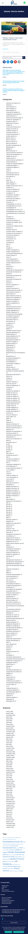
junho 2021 (9, 741)
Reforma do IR (10, 620)
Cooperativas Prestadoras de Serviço (9, 839)
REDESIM (9, 613)
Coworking (9, 242)
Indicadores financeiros (13, 435)
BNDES (8, 149)
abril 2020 (9, 766)
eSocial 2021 (10, 367)
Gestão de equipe (11, 394)
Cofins (20, 837)
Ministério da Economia (13, 501)
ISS (7, 457)
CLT (7, 178)
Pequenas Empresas (12, 552)
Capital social (10, 158)
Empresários (10, 347)
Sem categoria (10, 644)
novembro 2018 (10, 786)
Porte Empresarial (11, 576)
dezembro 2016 (10, 823)
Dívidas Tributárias (11, 312)
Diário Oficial (10, 294)
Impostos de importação (13, 431)
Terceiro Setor (10, 684)
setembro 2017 (10, 807)
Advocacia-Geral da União (13, 117)
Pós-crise (9, 580)
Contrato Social (10, 229)
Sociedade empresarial (13, 657)
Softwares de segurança (13, 660)
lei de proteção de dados (13, 468)
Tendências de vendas (12, 681)
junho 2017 (9, 812)
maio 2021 (9, 742)
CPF (7, 246)
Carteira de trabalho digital (14, 163)
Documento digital (11, 317)
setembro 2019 (10, 772)
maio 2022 (9, 720)
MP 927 (8, 506)
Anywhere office (11, 121)
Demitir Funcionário (12, 288)
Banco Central (10, 139)
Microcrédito (10, 499)
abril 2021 (9, 744)
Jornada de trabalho (12, 459)
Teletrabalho (9, 679)
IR (6, 444)
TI (6, 686)
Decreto (8, 283)
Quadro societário (11, 594)
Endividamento (10, 360)
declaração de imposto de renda (17, 844)
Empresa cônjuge (11, 341)
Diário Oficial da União (12, 295)
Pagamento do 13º (11, 541)
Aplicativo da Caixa (11, 123)
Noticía (8, 527)
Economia (9, 327)
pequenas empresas (15, 864)
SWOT (8, 675)
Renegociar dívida (11, 629)
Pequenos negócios (12, 554)
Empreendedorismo (12, 336)
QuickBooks (9, 596)
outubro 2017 (10, 805)
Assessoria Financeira (12, 127)
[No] (26, 929)
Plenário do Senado (12, 569)
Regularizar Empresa (12, 624)
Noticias (8, 528)
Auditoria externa (11, 130)
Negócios (9, 521)
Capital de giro (10, 837)
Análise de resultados (12, 119)
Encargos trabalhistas (12, 358)
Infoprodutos (10, 437)
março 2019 (9, 779)
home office (18, 854)
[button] (3, 3)
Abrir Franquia (10, 108)
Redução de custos (11, 614)
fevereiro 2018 (10, 797)
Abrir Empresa (10, 106)
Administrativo (10, 116)
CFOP (8, 169)
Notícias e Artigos (11, 530)
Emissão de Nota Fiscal (13, 330)
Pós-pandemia (10, 582)
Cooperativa (9, 237)
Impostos (9, 429)
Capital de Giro (10, 156)
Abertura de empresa (12, 103)
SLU (7, 653)
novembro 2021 (10, 731)
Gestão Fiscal (10, 405)
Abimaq (8, 105)
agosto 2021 (9, 737)
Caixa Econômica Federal (13, 152)
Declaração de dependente (14, 270)
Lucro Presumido (11, 477)
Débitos (8, 268)
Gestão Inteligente (11, 407)
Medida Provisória (11, 488)
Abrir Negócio (10, 110)
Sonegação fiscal (11, 662)
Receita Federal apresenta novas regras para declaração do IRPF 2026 (13, 81)
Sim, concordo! (8, 932)
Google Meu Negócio (12, 411)
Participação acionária (12, 549)
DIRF (7, 305)
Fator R (8, 376)
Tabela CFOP (10, 677)
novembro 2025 (10, 715)
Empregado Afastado (12, 339)
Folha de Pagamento (12, 385)
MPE (7, 517)
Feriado (8, 378)
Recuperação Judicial (12, 609)
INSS (7, 440)
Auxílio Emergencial (12, 134)
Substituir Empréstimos (13, 670)
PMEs (8, 572)
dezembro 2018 (10, 785)
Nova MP (8, 532)
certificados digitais (12, 167)
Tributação (9, 693)
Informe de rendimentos (13, 438)
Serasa (8, 648)
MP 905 (8, 505)
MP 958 (8, 514)
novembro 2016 (10, 825)
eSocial (8, 365)
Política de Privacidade (19, 932)
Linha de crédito (11, 475)
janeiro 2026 (9, 713)
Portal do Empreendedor (13, 574)
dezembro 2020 (10, 752)
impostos (17, 856)
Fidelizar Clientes (11, 382)
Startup (8, 666)
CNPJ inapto (9, 182)
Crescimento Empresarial (13, 253)
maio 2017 (9, 814)
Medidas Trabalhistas (12, 494)
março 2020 (9, 768)
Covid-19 (18, 842)
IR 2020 (8, 446)
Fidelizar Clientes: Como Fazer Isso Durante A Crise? (13, 38)
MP (7, 503)
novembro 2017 (10, 803)
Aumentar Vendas (11, 132)
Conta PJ (8, 202)
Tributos (8, 695)
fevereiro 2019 (10, 781)
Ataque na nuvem (11, 128)
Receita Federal (10, 600)
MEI (7, 497)
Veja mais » (6, 49)
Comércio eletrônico (12, 189)
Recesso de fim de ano (12, 604)
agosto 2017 (9, 808)
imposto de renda (8, 856)
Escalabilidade (10, 361)
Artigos (8, 125)
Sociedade (9, 655)
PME (7, 571)
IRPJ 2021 (9, 453)
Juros (23, 856)
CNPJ (7, 180)
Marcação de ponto (11, 482)
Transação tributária (12, 690)
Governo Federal (11, 415)
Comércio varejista (11, 191)
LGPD (8, 473)
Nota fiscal (9, 525)
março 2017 (9, 818)
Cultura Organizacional (13, 262)
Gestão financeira (11, 404)
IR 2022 (8, 449)
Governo (8, 413)
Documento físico (11, 319)
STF (7, 668)
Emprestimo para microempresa (15, 352)
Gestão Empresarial (12, 402)
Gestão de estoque (11, 396)
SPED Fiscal (9, 664)
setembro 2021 (10, 735)
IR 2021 (8, 448)
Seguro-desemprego (12, 640)
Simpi (8, 649)
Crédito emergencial (12, 251)
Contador (9, 216)
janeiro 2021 (9, 750)
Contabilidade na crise (12, 209)
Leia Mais (4, 77)
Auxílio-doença (10, 136)
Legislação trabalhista (12, 464)
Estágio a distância (11, 369)
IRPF (7, 451)
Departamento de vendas (13, 290)
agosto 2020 (9, 759)
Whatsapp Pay (10, 701)
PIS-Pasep (9, 556)
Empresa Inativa (11, 343)
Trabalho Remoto (11, 688)
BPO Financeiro (10, 151)
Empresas (9, 349)
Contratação (9, 218)
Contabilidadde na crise (13, 206)
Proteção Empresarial (12, 593)
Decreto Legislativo (11, 284)
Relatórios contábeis (12, 625)
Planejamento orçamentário (14, 561)
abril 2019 (9, 777)
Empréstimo (9, 350)
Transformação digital (12, 692)
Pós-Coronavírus (11, 578)
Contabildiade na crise (12, 204)
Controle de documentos (13, 233)
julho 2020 (9, 761)
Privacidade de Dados (12, 583)
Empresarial (9, 345)
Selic (7, 642)
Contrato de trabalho (12, 220)
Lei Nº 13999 (9, 470)
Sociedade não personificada (14, 659)
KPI (7, 462)
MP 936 (8, 510)
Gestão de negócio (11, 398)
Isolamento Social (11, 455)
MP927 (8, 516)
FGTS (7, 380)
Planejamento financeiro (13, 560)
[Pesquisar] (23, 57)
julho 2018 (9, 788)
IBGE (7, 418)
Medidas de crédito (11, 490)
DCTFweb (9, 266)
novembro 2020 (10, 753)
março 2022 (9, 724)
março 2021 (9, 746)
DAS (7, 264)
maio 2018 (9, 792)
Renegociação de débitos (13, 627)
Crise (7, 257)
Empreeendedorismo (12, 332)
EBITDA (8, 325)
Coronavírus (9, 239)
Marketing (9, 484)
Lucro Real (9, 479)
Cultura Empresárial (12, 261)
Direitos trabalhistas (12, 303)
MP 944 (8, 512)
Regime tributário (11, 622)
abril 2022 (9, 722)
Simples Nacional (11, 651)
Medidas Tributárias (12, 495)
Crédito (8, 248)
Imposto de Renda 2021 (13, 427)
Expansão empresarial (12, 374)
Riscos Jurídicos (11, 633)
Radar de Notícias (11, 598)
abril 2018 (9, 794)
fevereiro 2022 (10, 726)
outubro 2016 (10, 827)
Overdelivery (10, 536)
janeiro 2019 (9, 783)
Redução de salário (11, 616)
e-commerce (9, 323)
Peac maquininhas (11, 550)
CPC (7, 244)
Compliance (9, 193)
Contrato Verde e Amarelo (13, 231)
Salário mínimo (10, 635)
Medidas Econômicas (12, 492)
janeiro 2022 (9, 728)
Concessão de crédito (12, 198)
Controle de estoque (12, 235)
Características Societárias (14, 160)
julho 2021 (9, 739)
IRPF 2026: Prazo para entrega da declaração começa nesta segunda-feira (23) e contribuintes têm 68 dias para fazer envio (14, 72)
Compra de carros (11, 196)
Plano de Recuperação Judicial (15, 565)
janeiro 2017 (9, 821)
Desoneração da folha (12, 292)
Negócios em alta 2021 (12, 523)
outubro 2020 (10, 755)
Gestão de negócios (12, 400)
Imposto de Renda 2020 (13, 426)
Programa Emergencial (13, 585)
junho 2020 (9, 763)
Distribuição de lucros (12, 308)
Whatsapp (9, 699)
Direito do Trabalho (11, 301)
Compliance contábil (12, 195)
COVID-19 (9, 240)
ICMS (7, 420)
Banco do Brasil (10, 143)
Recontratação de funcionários (15, 605)
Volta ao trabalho (11, 697)
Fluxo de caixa (10, 383)
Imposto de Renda (11, 424)
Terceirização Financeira (13, 682)
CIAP (7, 171)
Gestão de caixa (10, 393)
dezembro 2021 (10, 730)
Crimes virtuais (10, 255)
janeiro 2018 (9, 799)
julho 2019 (9, 774)
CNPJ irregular (10, 184)
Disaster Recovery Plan (13, 306)
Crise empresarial (11, 259)
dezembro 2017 (10, 801)
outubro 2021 (10, 733)
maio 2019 (9, 775)
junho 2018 (9, 790)
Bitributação (9, 147)
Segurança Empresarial (13, 638)
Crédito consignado (12, 250)
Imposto (8, 422)
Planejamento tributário (13, 563)
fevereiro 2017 (10, 820)
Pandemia (9, 547)
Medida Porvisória (11, 486)
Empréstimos (10, 356)
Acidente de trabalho (12, 112)
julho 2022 (9, 717)
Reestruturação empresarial (14, 618)
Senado (8, 646)
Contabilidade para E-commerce (15, 213)
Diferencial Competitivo (13, 297)
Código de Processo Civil (13, 185)
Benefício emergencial (12, 145)
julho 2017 (9, 810)
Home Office (9, 416)
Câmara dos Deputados (13, 154)
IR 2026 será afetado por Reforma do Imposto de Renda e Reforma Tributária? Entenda (14, 90)
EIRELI (8, 328)
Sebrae (8, 637)
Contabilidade (10, 207)
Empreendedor (10, 334)
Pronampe (9, 587)
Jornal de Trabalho (11, 460)
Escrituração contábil (12, 363)
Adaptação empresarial (13, 114)
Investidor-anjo (10, 442)
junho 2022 (9, 719)
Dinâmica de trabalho (12, 299)
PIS (19, 864)
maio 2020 (9, 764)
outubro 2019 (10, 770)
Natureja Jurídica (11, 519)
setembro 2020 (10, 757)
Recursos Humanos (12, 611)
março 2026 (9, 711)
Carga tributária (10, 162)
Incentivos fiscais (11, 433)
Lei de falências (10, 466)
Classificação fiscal (11, 173)
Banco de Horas (10, 141)
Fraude (8, 389)
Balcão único (10, 138)
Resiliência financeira (12, 631)
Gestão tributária (11, 409)
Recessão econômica (12, 602)
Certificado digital (11, 165)
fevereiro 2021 (10, 748)
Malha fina (9, 481)
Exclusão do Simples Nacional (15, 371)
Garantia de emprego (12, 391)
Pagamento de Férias (12, 538)
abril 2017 (9, 816)
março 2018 (9, 796)
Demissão (9, 286)
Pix (7, 558)
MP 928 (8, 508)
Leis (7, 471)
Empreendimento (11, 338)
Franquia (8, 387)
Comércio (9, 187)
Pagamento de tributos (12, 539)
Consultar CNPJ (10, 200)
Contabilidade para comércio (14, 211)
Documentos (10, 321)
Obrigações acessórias (13, 534)
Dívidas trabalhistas (12, 310)
